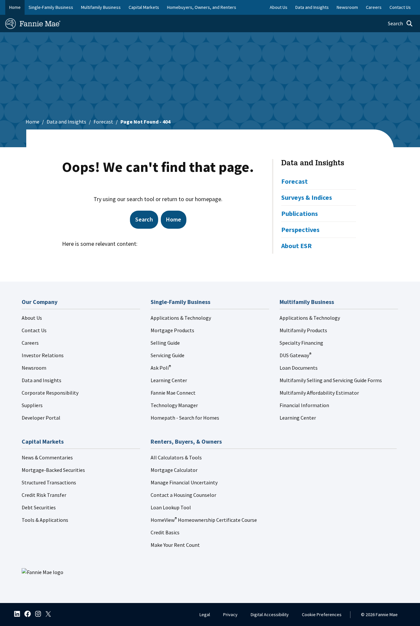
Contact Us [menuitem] (400, 7)
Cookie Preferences (322, 614)
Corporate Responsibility (50, 392)
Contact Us (34, 330)
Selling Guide (165, 342)
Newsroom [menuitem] (347, 7)
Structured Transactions (49, 482)
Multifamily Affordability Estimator (319, 392)
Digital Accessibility (270, 614)
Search (144, 219)
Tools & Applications (45, 520)
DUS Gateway (295, 355)
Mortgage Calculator (174, 470)
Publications (299, 213)
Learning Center (169, 380)
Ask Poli (161, 367)
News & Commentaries (47, 457)
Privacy (230, 614)
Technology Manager (174, 405)
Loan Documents (299, 367)
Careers (30, 342)
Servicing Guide (167, 355)
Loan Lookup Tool (171, 507)
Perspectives (300, 229)
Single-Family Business (51, 7)
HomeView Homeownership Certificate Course (204, 520)
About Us (32, 317)
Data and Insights (66, 121)
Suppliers (32, 405)
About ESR (296, 246)
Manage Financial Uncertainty (184, 482)
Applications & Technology (181, 317)
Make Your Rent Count (175, 545)
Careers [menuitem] (374, 7)
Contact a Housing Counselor (183, 495)
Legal (205, 614)
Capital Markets (144, 7)
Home (15, 7)
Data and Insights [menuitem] (312, 7)
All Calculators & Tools (176, 457)
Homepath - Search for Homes (185, 417)
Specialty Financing (301, 342)
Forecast (103, 121)
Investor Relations (43, 355)
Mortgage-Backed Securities (53, 470)
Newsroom (34, 367)
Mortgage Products (172, 330)
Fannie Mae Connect (173, 392)
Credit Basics (165, 532)
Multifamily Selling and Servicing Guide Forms (331, 380)
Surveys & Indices (306, 197)
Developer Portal (41, 417)
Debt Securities (39, 507)
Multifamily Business (101, 7)
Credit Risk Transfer (44, 495)
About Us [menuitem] (278, 7)
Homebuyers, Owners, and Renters (201, 7)
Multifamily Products (303, 330)
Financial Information (304, 405)
